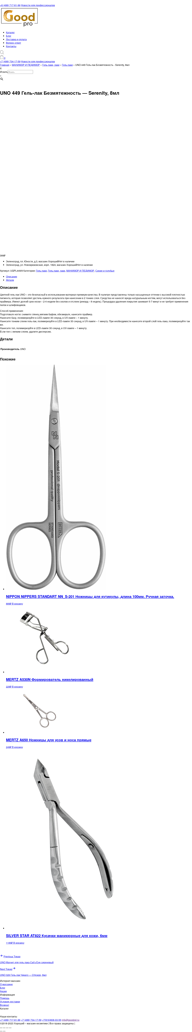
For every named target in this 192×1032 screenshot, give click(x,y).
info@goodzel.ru (70, 1020)
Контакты (11, 46)
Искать (4, 72)
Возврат (4, 1005)
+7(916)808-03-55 (51, 1020)
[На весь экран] (4, 1027)
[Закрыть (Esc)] (10, 1027)
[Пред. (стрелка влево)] (1, 1031)
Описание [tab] (11, 276)
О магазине (6, 984)
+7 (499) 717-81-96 (10, 1020)
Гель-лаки (41, 270)
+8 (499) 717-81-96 (10, 5)
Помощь (4, 998)
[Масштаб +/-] (1, 1027)
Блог (8, 36)
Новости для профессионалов (38, 5)
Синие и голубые (104, 270)
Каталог (10, 32)
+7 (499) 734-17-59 (10, 61)
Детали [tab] (10, 280)
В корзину (17, 603)
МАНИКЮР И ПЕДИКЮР (80, 270)
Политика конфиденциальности (93, 1023)
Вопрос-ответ (13, 42)
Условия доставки (10, 1001)
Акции (3, 991)
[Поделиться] (7, 1027)
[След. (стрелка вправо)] (4, 1031)
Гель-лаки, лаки (56, 270)
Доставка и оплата (16, 39)
